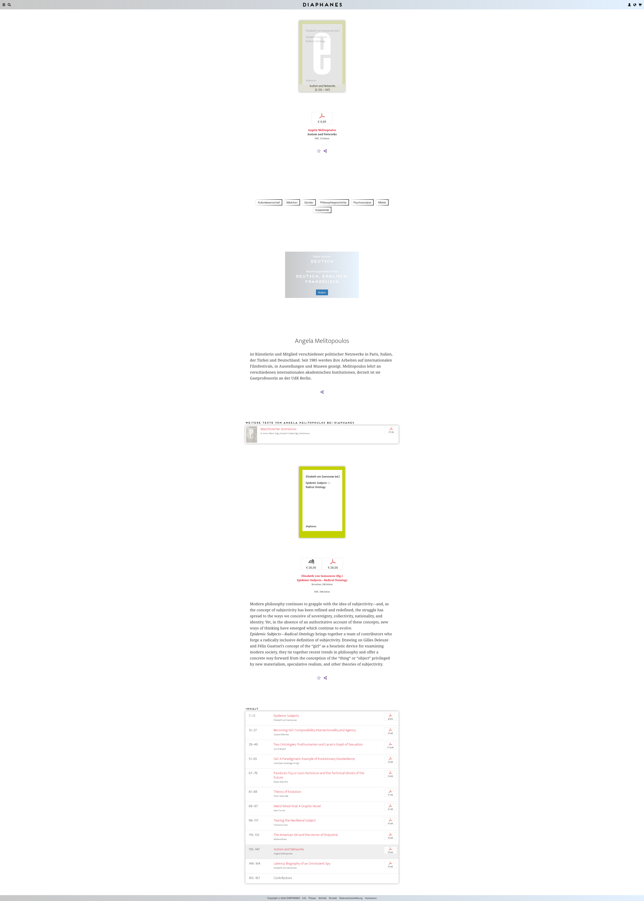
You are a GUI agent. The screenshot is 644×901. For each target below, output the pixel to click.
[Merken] (319, 151)
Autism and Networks (289, 849)
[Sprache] (634, 4)
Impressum (371, 898)
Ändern (322, 292)
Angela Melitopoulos (322, 130)
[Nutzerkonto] (629, 4)
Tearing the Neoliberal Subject (295, 820)
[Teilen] (325, 151)
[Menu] (3, 4)
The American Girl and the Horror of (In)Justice (306, 835)
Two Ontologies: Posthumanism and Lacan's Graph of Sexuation (318, 744)
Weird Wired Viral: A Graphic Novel (297, 806)
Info (304, 898)
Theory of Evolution (287, 792)
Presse (312, 898)
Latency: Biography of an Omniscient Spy (302, 863)
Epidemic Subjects (286, 716)
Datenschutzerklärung (351, 898)
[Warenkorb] (640, 4)
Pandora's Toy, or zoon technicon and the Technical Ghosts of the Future (319, 775)
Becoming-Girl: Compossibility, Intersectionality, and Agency (315, 730)
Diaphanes (322, 4)
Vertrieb (322, 898)
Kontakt (333, 898)
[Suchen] (9, 4)
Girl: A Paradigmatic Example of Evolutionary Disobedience (314, 759)
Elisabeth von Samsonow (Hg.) (322, 576)
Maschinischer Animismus (278, 429)
